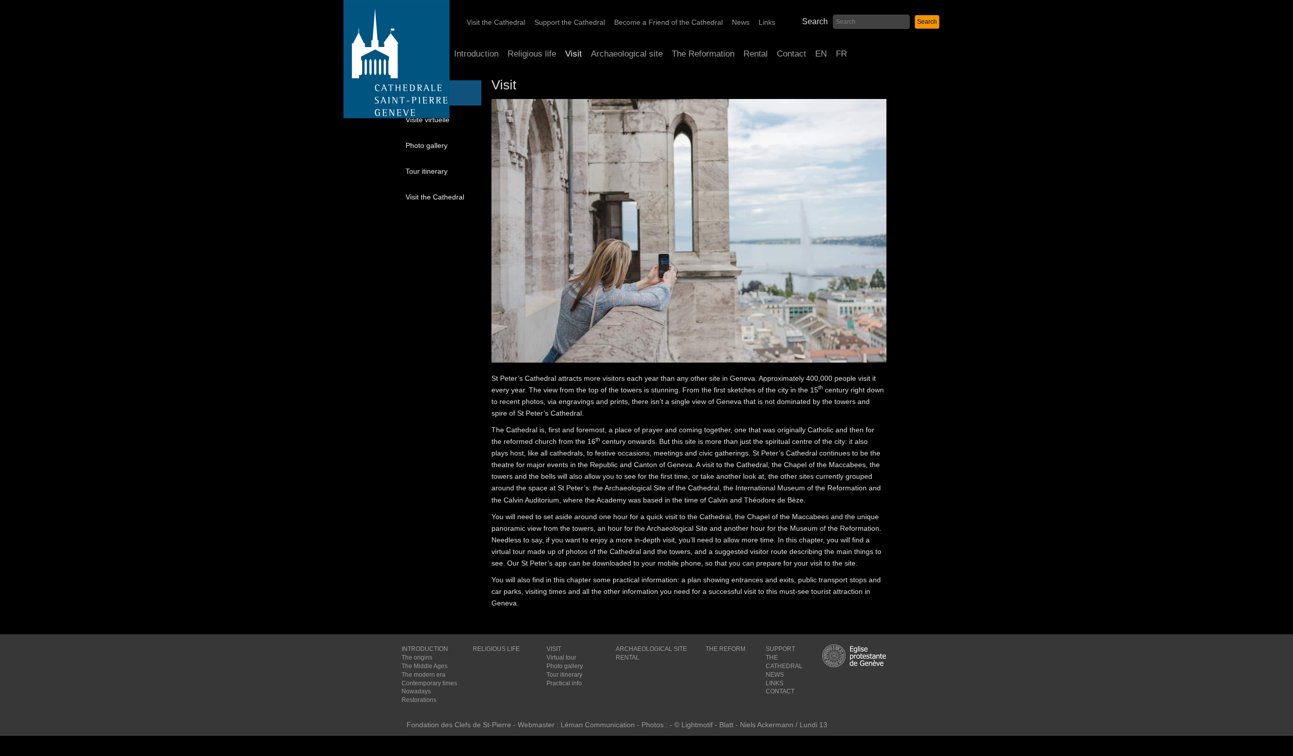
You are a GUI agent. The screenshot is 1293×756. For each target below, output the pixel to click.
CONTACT (780, 691)
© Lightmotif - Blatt (704, 725)
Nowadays (416, 691)
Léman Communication (598, 725)
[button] (927, 22)
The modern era (423, 674)
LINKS (774, 683)
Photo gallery (426, 145)
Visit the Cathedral (435, 197)
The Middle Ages (424, 666)
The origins (417, 657)
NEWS (775, 674)
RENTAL (627, 657)
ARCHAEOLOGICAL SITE (651, 648)
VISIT (553, 648)
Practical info (564, 683)
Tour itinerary (426, 171)
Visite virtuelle (428, 120)
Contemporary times (429, 683)
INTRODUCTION (425, 648)
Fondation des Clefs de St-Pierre (459, 725)
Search (815, 21)
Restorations (419, 699)
